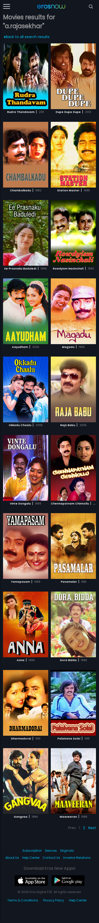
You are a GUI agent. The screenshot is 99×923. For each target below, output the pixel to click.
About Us (12, 857)
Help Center (31, 857)
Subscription (32, 850)
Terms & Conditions (22, 900)
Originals (67, 850)
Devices (51, 850)
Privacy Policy (53, 900)
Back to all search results (28, 36)
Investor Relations (77, 857)
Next (92, 827)
